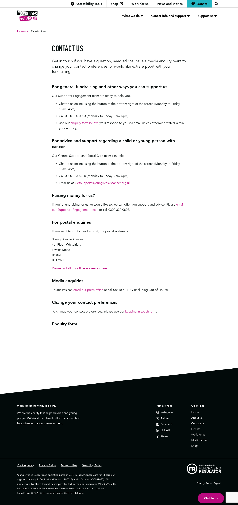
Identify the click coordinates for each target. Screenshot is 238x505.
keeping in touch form (140, 311)
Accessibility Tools (88, 4)
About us (196, 418)
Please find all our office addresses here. (80, 268)
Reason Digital (213, 483)
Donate (202, 4)
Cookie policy (25, 465)
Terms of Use (69, 465)
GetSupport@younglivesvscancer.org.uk (102, 183)
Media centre (199, 440)
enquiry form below (84, 123)
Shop (114, 4)
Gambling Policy (92, 465)
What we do (131, 16)
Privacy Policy (47, 465)
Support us (205, 16)
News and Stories (170, 4)
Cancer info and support (168, 16)
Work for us (139, 4)
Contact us (197, 423)
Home (195, 412)
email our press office (88, 290)
